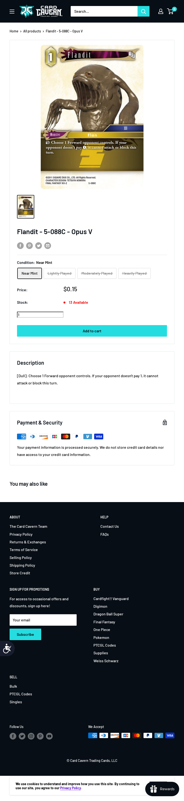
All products (32, 31)
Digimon (100, 606)
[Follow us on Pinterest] (40, 736)
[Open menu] (12, 11)
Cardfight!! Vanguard (111, 598)
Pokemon (101, 637)
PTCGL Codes (104, 645)
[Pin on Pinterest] (29, 245)
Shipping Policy (22, 565)
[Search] (144, 11)
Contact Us (109, 526)
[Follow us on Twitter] (22, 736)
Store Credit (20, 572)
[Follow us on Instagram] (31, 736)
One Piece (101, 629)
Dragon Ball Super (108, 614)
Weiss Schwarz (105, 660)
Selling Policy (21, 557)
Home (14, 31)
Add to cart (92, 330)
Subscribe (25, 634)
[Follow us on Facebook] (13, 736)
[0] (170, 11)
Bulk (13, 686)
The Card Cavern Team (28, 526)
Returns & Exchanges (28, 542)
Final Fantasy (104, 621)
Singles (16, 701)
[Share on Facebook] (20, 245)
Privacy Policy (21, 534)
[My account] (160, 11)
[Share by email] (47, 245)
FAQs (104, 534)
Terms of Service (24, 549)
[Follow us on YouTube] (49, 736)
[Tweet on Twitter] (38, 245)
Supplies (100, 652)
